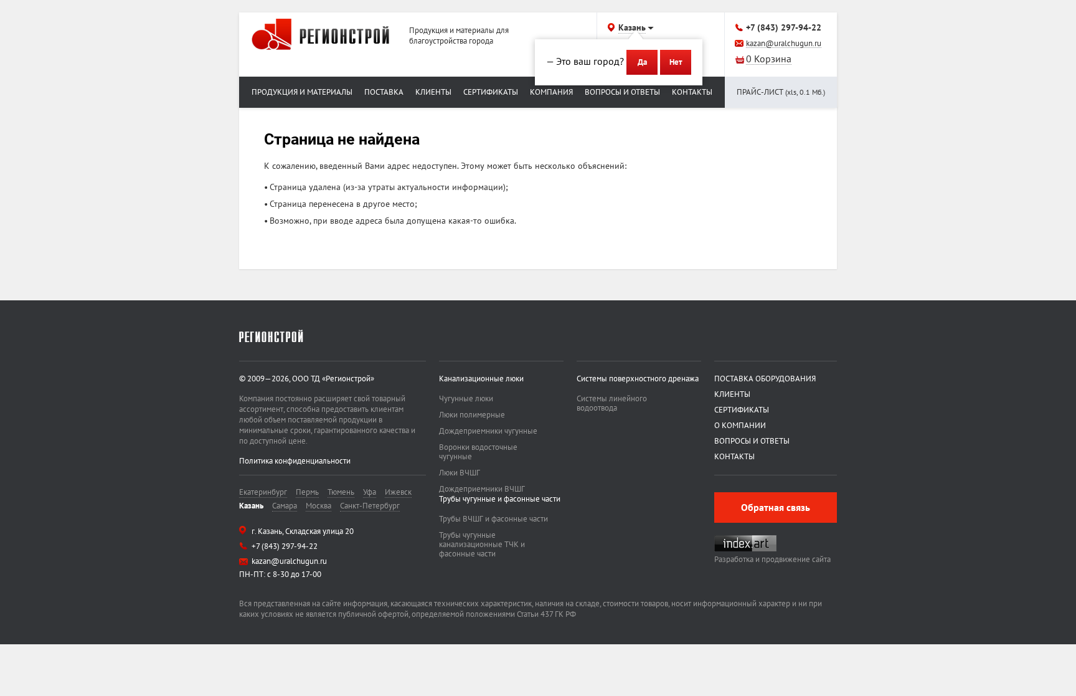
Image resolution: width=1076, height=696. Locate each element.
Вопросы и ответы (622, 92)
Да (642, 62)
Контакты (692, 92)
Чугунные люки (466, 398)
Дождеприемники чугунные (488, 431)
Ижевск (398, 492)
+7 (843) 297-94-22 (783, 27)
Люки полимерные (472, 414)
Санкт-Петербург (370, 505)
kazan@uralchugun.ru (783, 43)
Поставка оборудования (765, 378)
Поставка (384, 92)
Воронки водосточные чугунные (478, 451)
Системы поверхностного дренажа (638, 378)
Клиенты (433, 92)
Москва (318, 505)
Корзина (768, 60)
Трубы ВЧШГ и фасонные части (493, 518)
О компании (740, 425)
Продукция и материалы (302, 92)
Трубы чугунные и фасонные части (499, 498)
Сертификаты (490, 92)
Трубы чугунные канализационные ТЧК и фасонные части (482, 544)
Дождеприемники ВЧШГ (482, 488)
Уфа (369, 492)
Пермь (307, 492)
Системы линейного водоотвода (612, 403)
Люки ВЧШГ (459, 472)
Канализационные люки (481, 378)
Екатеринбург (263, 492)
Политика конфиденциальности (295, 460)
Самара (284, 505)
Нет (675, 62)
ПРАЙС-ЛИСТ (781, 92)
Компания (551, 92)
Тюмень (341, 492)
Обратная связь (775, 507)
